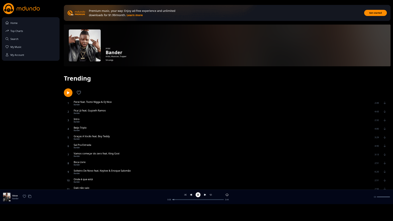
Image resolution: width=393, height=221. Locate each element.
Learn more (135, 15)
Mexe (15, 195)
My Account (17, 55)
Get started (375, 12)
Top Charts (16, 31)
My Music (15, 47)
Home (14, 23)
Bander (15, 198)
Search (14, 39)
